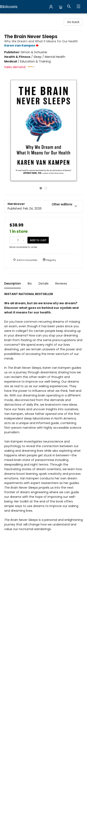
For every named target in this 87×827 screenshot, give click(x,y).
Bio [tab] (30, 283)
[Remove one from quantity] (12, 240)
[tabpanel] (43, 416)
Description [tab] (12, 283)
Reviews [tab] (61, 283)
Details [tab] (44, 283)
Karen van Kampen (19, 45)
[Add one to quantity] (23, 240)
